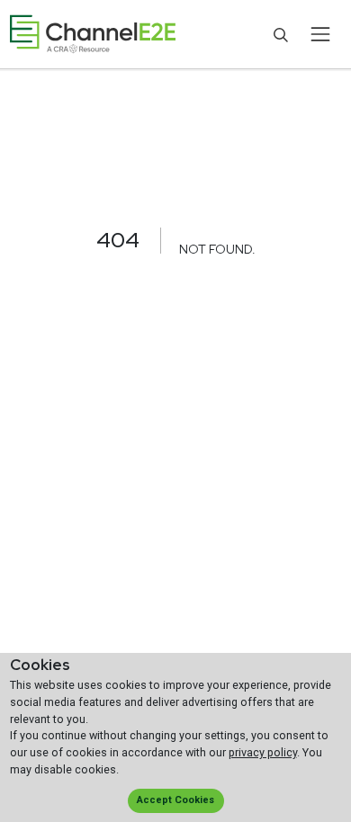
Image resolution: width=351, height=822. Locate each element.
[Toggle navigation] (320, 34)
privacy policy (263, 752)
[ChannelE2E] (93, 34)
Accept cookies (175, 800)
